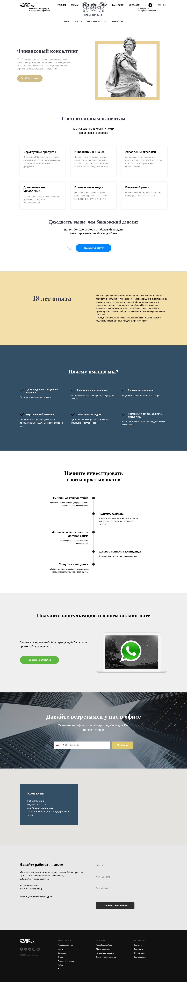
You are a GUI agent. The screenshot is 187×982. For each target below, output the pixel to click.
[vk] (29, 949)
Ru (164, 5)
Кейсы (74, 5)
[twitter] (25, 949)
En (159, 5)
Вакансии (118, 5)
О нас (67, 22)
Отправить (122, 745)
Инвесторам (93, 22)
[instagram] (33, 949)
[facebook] (21, 949)
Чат (106, 22)
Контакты (134, 5)
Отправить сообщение (115, 905)
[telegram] (150, 5)
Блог (104, 5)
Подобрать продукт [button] (30, 78)
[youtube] (38, 949)
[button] (93, 248)
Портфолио (90, 5)
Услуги (61, 5)
